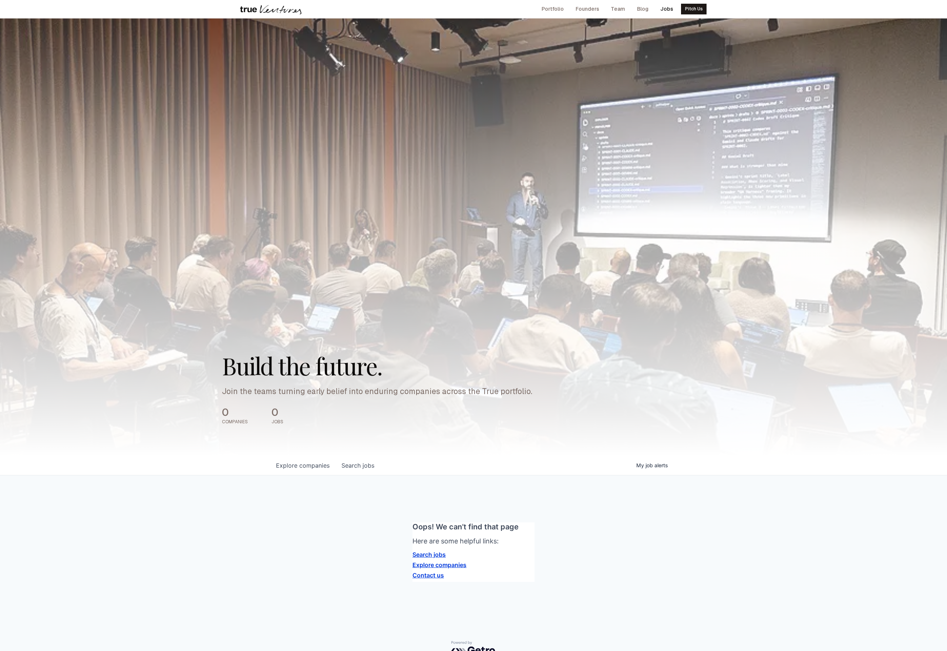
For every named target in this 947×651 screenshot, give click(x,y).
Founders (587, 9)
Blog (642, 9)
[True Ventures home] (270, 9)
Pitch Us (694, 9)
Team (618, 9)
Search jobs (429, 554)
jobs (357, 465)
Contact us (428, 575)
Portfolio (553, 9)
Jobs (666, 9)
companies (303, 465)
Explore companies (439, 565)
